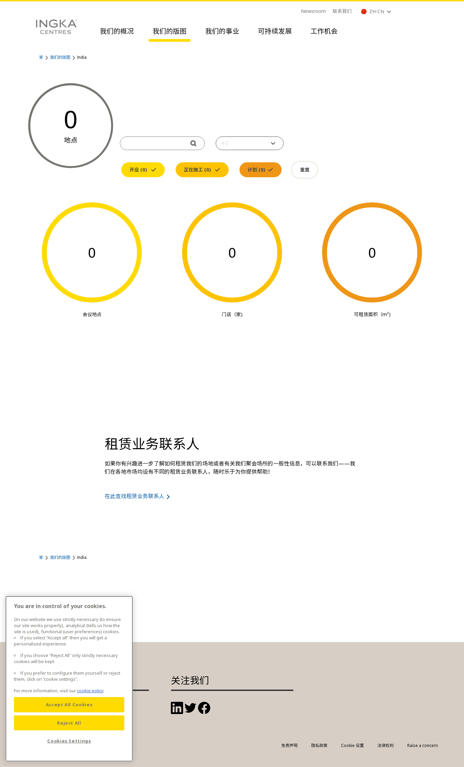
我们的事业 (222, 31)
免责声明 (289, 745)
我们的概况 (117, 31)
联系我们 (342, 11)
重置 (304, 169)
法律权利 (385, 745)
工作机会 (324, 31)
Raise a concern (422, 745)
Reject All (69, 723)
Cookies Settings (69, 741)
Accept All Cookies (69, 704)
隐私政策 (319, 745)
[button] (250, 143)
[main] (69, 679)
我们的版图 (169, 31)
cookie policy (90, 691)
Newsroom (313, 11)
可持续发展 (275, 31)
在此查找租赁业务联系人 (134, 496)
